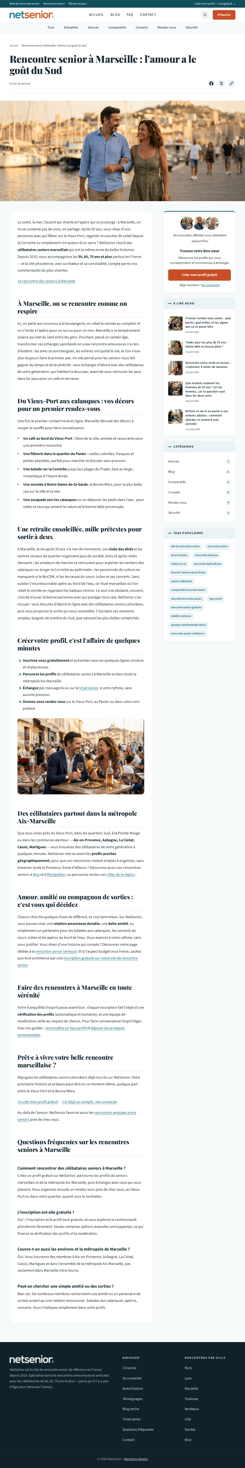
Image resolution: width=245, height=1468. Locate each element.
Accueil (96, 14)
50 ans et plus (179, 555)
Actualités (71, 27)
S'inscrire (224, 15)
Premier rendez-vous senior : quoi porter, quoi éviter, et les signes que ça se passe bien (208, 322)
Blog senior (130, 1408)
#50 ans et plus (77, 4)
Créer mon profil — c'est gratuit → (215, 4)
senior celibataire (181, 581)
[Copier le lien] (231, 84)
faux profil (215, 599)
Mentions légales (136, 1459)
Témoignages (132, 1398)
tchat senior (88, 688)
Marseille (191, 1388)
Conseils (142, 27)
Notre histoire (132, 1388)
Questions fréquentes (138, 1429)
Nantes (190, 1429)
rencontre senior (217, 546)
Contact (148, 14)
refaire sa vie (178, 564)
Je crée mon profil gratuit (37, 1101)
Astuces (93, 27)
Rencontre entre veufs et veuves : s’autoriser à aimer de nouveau (208, 365)
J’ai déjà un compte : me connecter (89, 1101)
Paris (188, 1368)
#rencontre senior (54, 4)
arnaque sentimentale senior (188, 625)
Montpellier (56, 874)
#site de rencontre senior (24, 4)
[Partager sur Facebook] (211, 84)
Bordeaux (192, 1408)
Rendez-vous (166, 27)
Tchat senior (131, 1419)
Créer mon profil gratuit (199, 275)
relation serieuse (181, 616)
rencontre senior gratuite (186, 607)
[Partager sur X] (221, 84)
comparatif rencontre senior (188, 590)
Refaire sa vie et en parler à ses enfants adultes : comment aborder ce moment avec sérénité (206, 417)
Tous (50, 27)
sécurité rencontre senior (186, 599)
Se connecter (210, 285)
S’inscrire (129, 1368)
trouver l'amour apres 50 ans (188, 572)
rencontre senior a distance (187, 634)
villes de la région (121, 874)
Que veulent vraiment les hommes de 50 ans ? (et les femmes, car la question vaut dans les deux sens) (205, 389)
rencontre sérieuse (206, 555)
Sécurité (192, 27)
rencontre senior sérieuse (56, 951)
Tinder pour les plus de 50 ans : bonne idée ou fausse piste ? (206, 345)
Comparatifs (117, 27)
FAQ (130, 14)
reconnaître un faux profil (65, 1028)
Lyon (188, 1378)
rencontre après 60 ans (207, 564)
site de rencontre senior (185, 546)
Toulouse (191, 1398)
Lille (188, 1419)
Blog (115, 14)
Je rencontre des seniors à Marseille (46, 281)
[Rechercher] (205, 15)
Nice (36, 874)
